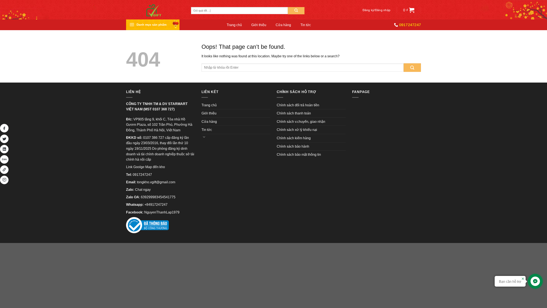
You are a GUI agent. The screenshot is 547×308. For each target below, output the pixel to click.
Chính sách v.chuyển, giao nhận (301, 121)
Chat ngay (143, 189)
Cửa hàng (283, 25)
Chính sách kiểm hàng (294, 138)
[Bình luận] (4, 180)
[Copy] (4, 169)
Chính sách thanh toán (294, 113)
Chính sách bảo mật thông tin (299, 154)
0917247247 (142, 174)
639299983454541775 (158, 197)
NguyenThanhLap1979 (161, 212)
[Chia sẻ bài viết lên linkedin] (4, 149)
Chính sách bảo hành (293, 146)
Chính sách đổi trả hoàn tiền (298, 105)
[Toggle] (204, 136)
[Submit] (296, 10)
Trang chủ (234, 25)
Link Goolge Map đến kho (145, 167)
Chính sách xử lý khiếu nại (297, 130)
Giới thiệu (258, 25)
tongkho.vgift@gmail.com (156, 182)
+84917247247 (156, 204)
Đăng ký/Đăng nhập (377, 10)
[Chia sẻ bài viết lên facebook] (4, 128)
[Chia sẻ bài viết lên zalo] (4, 159)
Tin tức (305, 25)
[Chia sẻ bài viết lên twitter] (4, 139)
